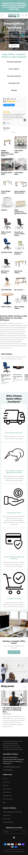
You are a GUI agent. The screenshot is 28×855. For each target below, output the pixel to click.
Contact (5, 778)
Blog (4, 802)
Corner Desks (7, 815)
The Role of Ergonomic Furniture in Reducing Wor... (12, 710)
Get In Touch (14, 652)
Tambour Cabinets (8, 822)
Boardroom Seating (5, 271)
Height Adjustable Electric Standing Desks (7, 153)
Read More (8, 347)
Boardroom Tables (18, 271)
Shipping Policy (7, 795)
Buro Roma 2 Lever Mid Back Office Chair (6, 376)
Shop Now (14, 45)
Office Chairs (6, 818)
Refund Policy (7, 792)
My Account (6, 782)
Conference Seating (18, 253)
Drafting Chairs (6, 252)
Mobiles (4, 210)
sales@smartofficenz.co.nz (12, 766)
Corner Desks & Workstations (19, 192)
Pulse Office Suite (18, 173)
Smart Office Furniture (12, 849)
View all (24, 686)
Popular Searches (20, 851)
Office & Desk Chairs (6, 232)
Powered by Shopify (19, 849)
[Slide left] (10, 388)
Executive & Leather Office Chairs (19, 233)
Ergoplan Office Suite (6, 173)
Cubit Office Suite (18, 151)
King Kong (14, 851)
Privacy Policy (7, 789)
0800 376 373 (8, 770)
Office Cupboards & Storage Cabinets (20, 211)
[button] (2, 15)
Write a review (9, 105)
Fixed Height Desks (5, 192)
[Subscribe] (23, 832)
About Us (5, 785)
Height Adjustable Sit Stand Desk (12, 812)
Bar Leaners (18, 289)
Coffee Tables (6, 306)
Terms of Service (7, 799)
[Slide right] (17, 388)
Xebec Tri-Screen (17, 374)
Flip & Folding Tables (19, 307)
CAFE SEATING (6, 289)
